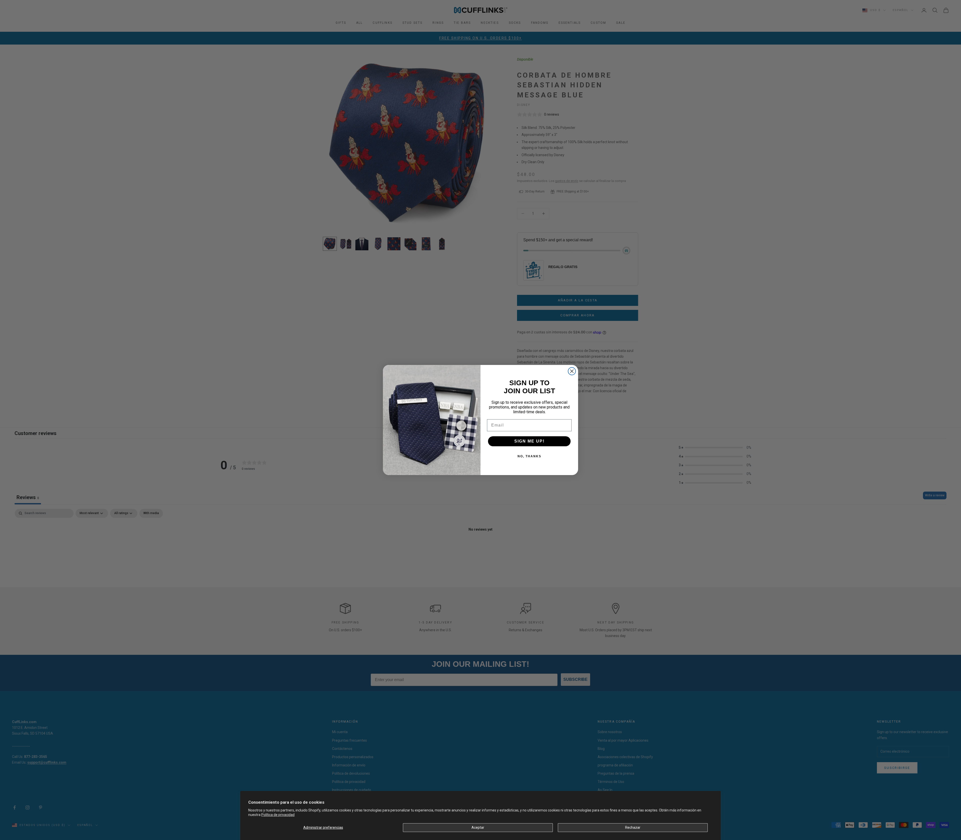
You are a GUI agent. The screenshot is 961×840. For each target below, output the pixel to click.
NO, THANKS (529, 456)
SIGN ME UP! (529, 441)
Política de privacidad (278, 815)
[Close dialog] (572, 371)
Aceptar (477, 827)
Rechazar (632, 827)
